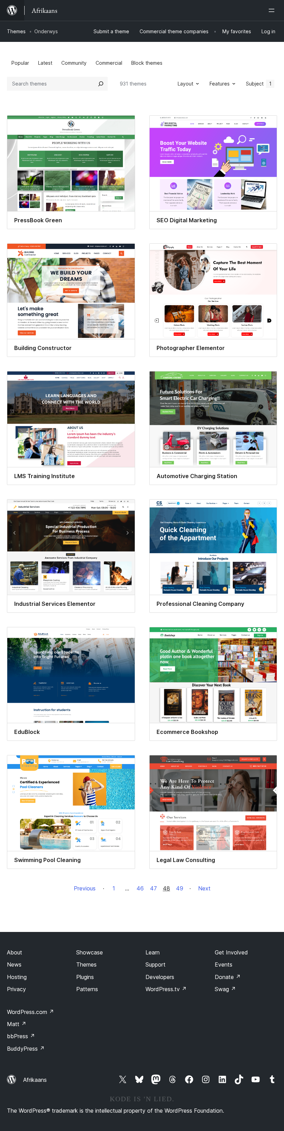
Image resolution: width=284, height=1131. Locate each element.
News (14, 964)
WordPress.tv (166, 989)
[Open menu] (273, 10)
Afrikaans (35, 1079)
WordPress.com (30, 1011)
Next (204, 888)
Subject (259, 84)
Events (223, 964)
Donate (228, 976)
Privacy (16, 989)
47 (153, 888)
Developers (159, 976)
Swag (225, 989)
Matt (16, 1024)
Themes (16, 31)
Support (155, 964)
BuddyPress (26, 1048)
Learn (152, 952)
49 (179, 888)
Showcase (89, 952)
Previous (85, 888)
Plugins (85, 976)
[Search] (101, 84)
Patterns (87, 989)
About (14, 952)
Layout (185, 84)
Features (220, 84)
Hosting (17, 976)
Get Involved (231, 952)
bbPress (21, 1036)
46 (140, 888)
